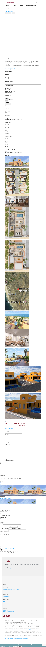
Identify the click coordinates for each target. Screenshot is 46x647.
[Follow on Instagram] (7, 616)
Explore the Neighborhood (10, 68)
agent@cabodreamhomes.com (11, 429)
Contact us (5, 610)
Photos (13, 13)
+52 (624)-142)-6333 (9, 428)
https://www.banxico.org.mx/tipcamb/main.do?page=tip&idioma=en (21, 629)
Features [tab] (6, 98)
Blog (4, 602)
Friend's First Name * (4, 530)
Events (4, 601)
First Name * (7, 431)
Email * (6, 437)
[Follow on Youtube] (9, 616)
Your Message (3, 546)
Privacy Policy (18, 646)
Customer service (6, 596)
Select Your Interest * (4, 526)
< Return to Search (9, 11)
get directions (2, 484)
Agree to (7, 459)
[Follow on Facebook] (4, 616)
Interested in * (7, 442)
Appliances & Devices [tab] (9, 99)
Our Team (5, 582)
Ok (14, 646)
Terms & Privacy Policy (13, 459)
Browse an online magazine (8, 611)
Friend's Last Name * (4, 531)
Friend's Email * (3, 533)
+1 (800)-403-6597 (8, 427)
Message (6, 445)
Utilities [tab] (6, 101)
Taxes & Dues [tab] (7, 104)
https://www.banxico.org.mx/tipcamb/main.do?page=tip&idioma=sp (16, 638)
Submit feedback (6, 613)
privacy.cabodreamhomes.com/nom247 (11, 589)
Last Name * (7, 434)
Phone (6, 439)
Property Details (8, 13)
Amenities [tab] (7, 102)
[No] (21, 646)
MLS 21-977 (7, 10)
